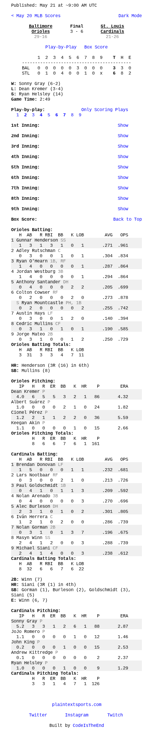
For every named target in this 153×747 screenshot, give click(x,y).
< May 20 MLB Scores (36, 16)
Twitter (38, 715)
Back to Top (127, 219)
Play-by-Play (60, 47)
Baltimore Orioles (40, 29)
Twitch (115, 715)
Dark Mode (129, 16)
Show (123, 125)
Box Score (96, 47)
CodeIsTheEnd (88, 725)
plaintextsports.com (76, 704)
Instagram (76, 715)
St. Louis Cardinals (112, 29)
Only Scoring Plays (104, 110)
